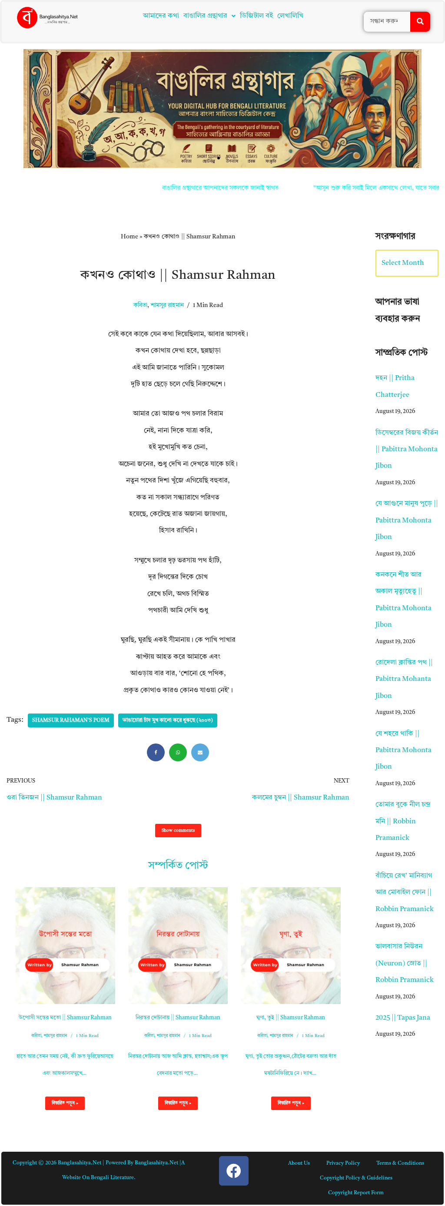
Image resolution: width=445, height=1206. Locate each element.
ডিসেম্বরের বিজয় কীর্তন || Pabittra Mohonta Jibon (406, 450)
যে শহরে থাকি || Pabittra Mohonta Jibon (403, 750)
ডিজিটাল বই (256, 16)
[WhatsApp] (178, 752)
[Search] (420, 22)
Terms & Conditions (400, 1163)
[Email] (200, 752)
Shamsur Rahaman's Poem (71, 720)
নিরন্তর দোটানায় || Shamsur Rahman (178, 1018)
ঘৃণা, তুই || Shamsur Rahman (290, 1018)
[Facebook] (156, 752)
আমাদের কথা (161, 16)
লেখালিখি (290, 16)
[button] (209, 16)
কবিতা (140, 305)
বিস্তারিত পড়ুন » (61, 1105)
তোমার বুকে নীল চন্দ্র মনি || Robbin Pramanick (403, 821)
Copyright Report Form (356, 1193)
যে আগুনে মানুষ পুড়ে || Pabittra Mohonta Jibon (406, 520)
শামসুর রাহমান (167, 305)
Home (129, 237)
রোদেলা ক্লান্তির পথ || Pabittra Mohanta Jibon (404, 679)
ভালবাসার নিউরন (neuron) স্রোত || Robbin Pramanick (404, 963)
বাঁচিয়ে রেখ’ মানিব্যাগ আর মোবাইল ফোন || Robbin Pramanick (404, 892)
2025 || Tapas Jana (402, 1017)
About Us (299, 1163)
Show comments (178, 830)
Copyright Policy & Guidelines (356, 1178)
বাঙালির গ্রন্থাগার (205, 16)
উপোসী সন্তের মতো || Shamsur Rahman (65, 1018)
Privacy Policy (343, 1163)
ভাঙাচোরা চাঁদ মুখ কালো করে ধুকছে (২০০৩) (168, 720)
